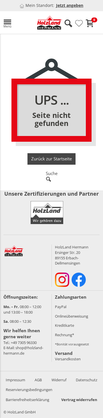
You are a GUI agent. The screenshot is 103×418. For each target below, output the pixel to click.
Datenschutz (86, 379)
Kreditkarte (64, 325)
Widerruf (59, 379)
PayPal (60, 306)
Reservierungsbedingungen (29, 389)
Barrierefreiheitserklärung (27, 399)
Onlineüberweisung (71, 316)
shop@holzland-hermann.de (23, 350)
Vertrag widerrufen (79, 399)
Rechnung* (64, 334)
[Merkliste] (79, 23)
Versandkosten (68, 358)
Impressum (15, 379)
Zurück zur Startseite (51, 159)
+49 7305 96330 (24, 342)
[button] (16, 22)
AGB (38, 379)
